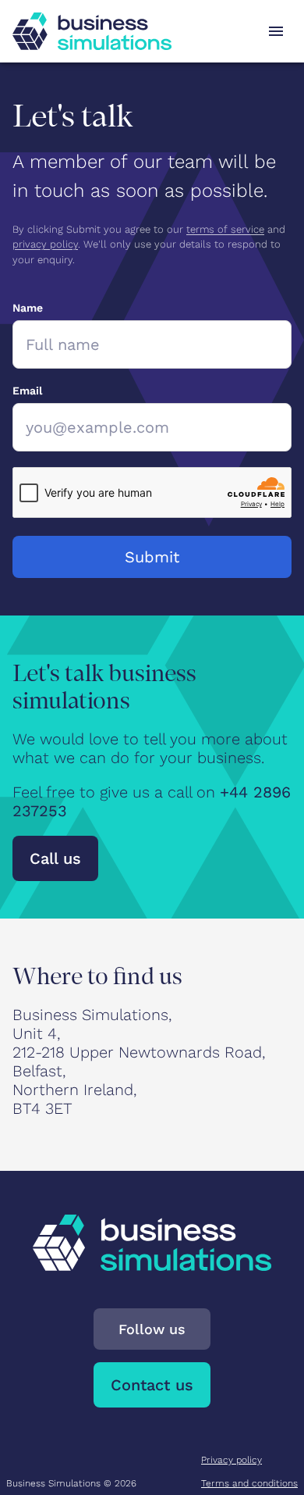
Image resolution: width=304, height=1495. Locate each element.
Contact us (152, 1384)
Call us (55, 858)
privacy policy (45, 244)
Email (27, 390)
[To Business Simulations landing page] (91, 31)
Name (27, 307)
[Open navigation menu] (276, 31)
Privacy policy (231, 1459)
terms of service (225, 229)
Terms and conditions (249, 1483)
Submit (152, 557)
